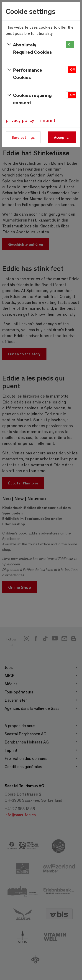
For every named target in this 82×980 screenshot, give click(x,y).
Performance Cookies (27, 73)
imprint (47, 120)
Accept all (62, 137)
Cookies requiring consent (32, 99)
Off (72, 69)
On (70, 44)
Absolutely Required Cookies (32, 48)
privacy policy (20, 120)
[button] (71, 44)
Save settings (23, 137)
